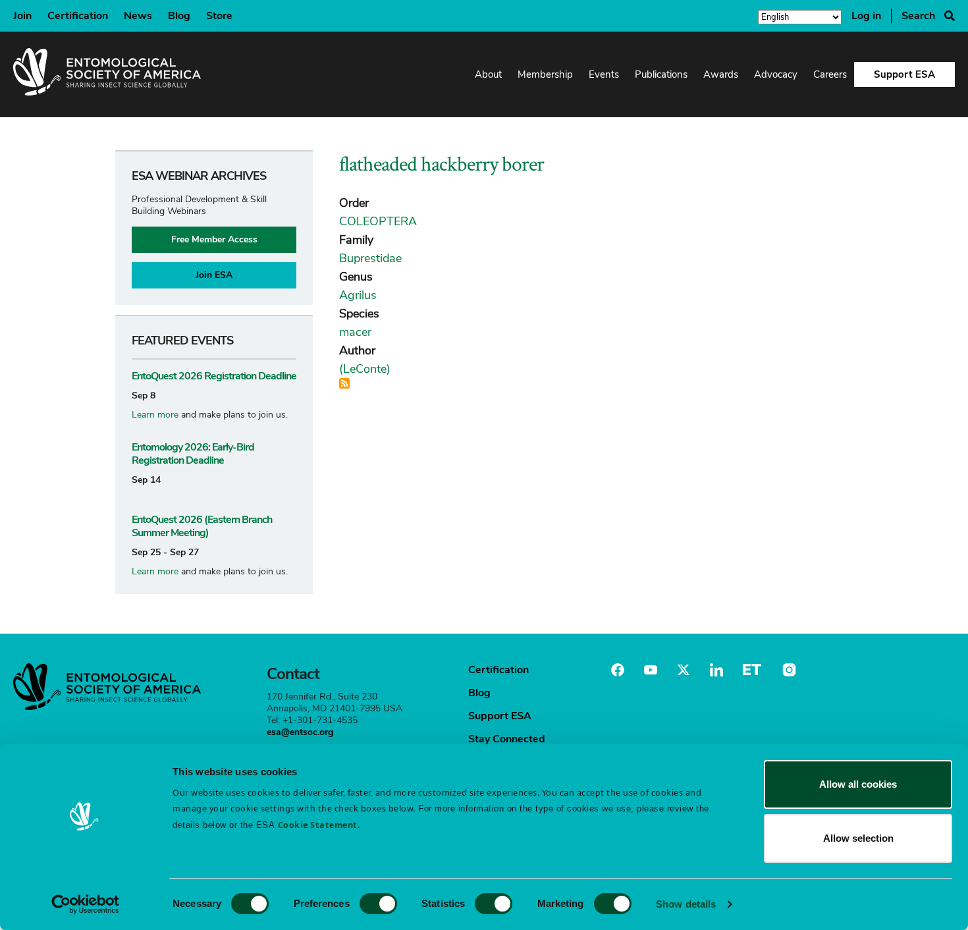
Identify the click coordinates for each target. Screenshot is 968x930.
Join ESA (214, 275)
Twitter (683, 669)
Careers (830, 74)
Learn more (155, 414)
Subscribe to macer (344, 383)
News (138, 16)
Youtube (650, 669)
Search (918, 16)
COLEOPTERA (378, 221)
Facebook (617, 669)
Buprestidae (370, 258)
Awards (720, 74)
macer (355, 332)
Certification (77, 16)
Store (219, 16)
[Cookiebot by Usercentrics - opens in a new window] (85, 904)
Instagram (787, 669)
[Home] (107, 74)
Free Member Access (214, 239)
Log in (866, 16)
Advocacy (775, 74)
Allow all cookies (858, 784)
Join (22, 16)
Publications (661, 74)
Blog (179, 16)
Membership (545, 74)
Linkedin (716, 669)
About (488, 74)
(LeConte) (364, 369)
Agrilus (358, 295)
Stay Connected (506, 739)
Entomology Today (752, 669)
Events (604, 74)
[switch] (378, 903)
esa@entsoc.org (300, 732)
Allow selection (858, 838)
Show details (686, 904)
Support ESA (904, 74)
